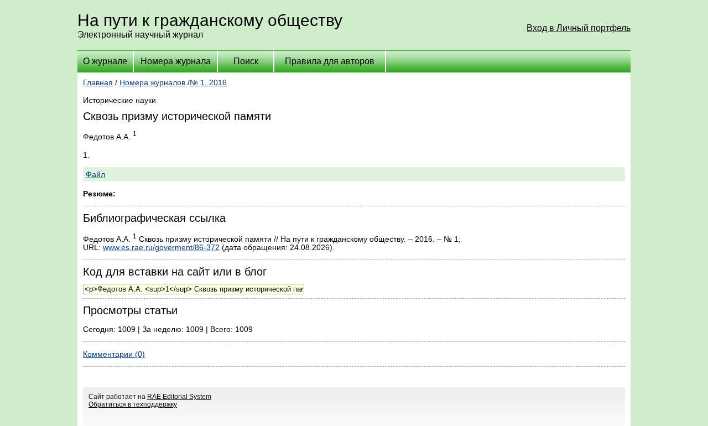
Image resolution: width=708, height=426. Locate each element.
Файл (95, 174)
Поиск (245, 61)
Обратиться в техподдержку (132, 404)
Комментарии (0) (114, 354)
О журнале (105, 61)
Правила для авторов (329, 61)
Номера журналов (152, 82)
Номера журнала (175, 61)
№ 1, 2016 (208, 82)
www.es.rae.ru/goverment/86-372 (161, 247)
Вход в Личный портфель (579, 28)
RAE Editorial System (179, 397)
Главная (98, 82)
